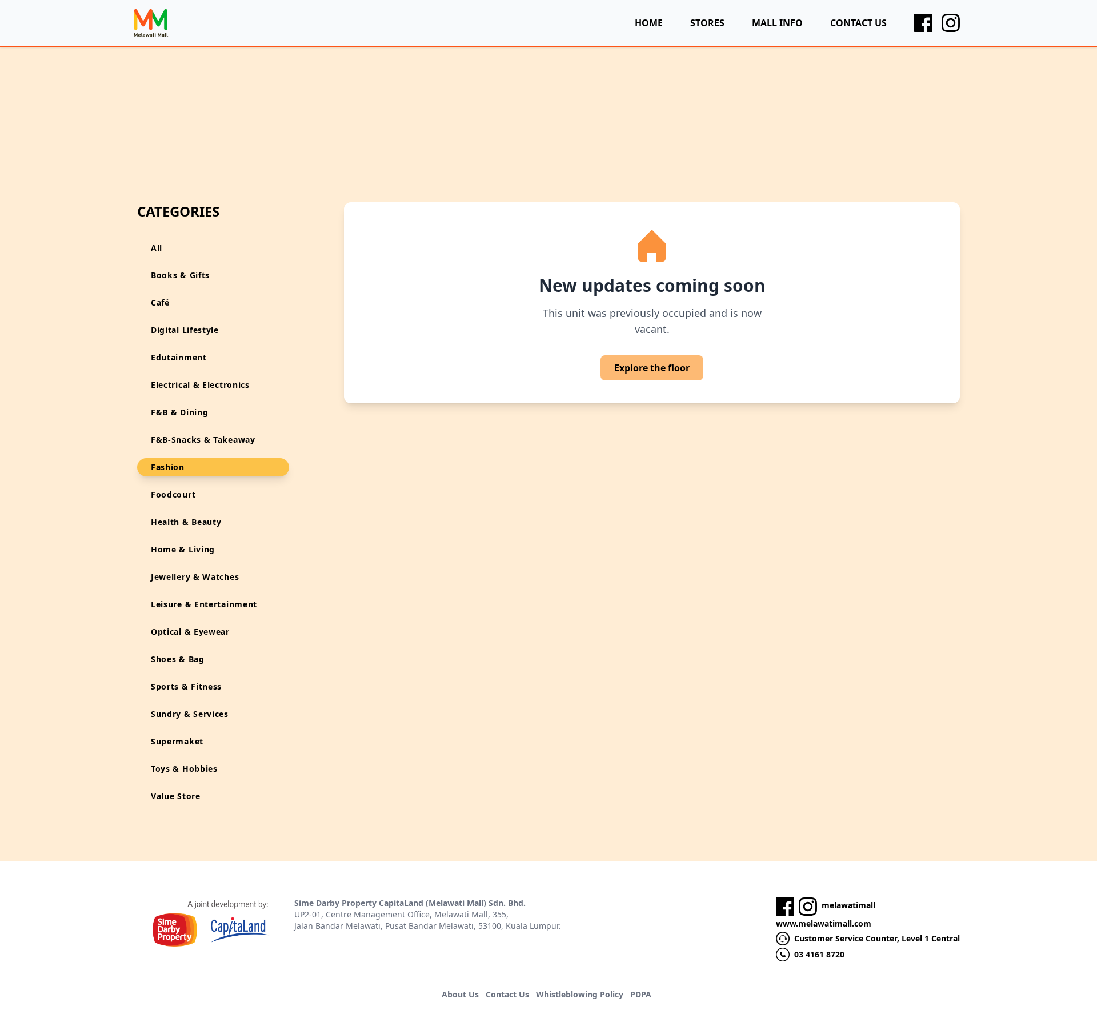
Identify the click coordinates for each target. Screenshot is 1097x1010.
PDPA (640, 994)
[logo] (151, 23)
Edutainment (179, 357)
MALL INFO (777, 23)
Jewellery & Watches (195, 576)
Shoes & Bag (178, 659)
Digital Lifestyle (185, 329)
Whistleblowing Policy (579, 994)
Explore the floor (652, 368)
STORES (707, 23)
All (156, 247)
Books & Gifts (180, 275)
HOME (649, 23)
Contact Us (507, 994)
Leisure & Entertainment (204, 604)
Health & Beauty (186, 521)
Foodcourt (173, 494)
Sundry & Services (190, 713)
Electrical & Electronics (200, 384)
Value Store (176, 796)
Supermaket (177, 741)
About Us (460, 994)
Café (160, 302)
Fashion (168, 467)
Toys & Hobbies (184, 768)
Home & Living (183, 549)
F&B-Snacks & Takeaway (203, 439)
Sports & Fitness (186, 686)
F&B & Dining (179, 412)
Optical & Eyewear (190, 631)
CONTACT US (858, 23)
